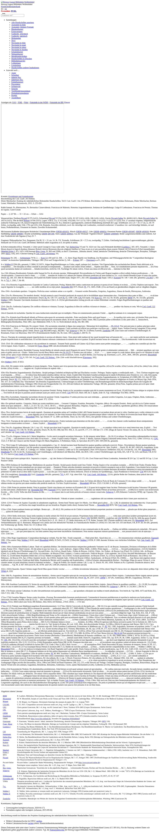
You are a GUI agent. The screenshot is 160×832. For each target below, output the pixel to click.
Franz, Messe (43, 346)
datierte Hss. (16, 77)
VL (8, 280)
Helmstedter (16, 38)
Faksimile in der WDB (39, 102)
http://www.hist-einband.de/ (41, 719)
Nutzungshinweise (57, 830)
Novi (13, 40)
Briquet (27, 220)
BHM (130, 298)
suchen (39, 821)
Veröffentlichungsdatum (20, 91)
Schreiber (15, 75)
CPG (156, 439)
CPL (80, 298)
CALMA (149, 278)
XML (20, 102)
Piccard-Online (117, 218)
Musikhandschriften (19, 56)
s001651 (65, 231)
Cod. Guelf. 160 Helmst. (97, 474)
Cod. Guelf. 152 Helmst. (74, 680)
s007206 (51, 234)
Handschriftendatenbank (10, 7)
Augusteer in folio (18, 25)
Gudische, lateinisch (19, 36)
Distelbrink (10, 357)
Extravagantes (16, 31)
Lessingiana (16, 65)
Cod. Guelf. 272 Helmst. (24, 454)
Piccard (24, 218)
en (6, 9)
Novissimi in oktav (18, 47)
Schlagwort (15, 86)
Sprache (14, 89)
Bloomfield (152, 355)
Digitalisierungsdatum (20, 93)
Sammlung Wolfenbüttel (70, 719)
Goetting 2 (126, 247)
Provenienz (15, 84)
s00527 (85, 231)
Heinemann (5, 258)
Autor (13, 73)
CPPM (102, 578)
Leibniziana (16, 63)
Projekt (14, 95)
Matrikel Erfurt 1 (8, 251)
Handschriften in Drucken (21, 59)
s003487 (131, 231)
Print (26, 102)
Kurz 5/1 (44, 258)
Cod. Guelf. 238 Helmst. (45, 254)
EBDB (59, 231)
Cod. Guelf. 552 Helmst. (45, 357)
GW (41, 331)
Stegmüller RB (95, 278)
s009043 (69, 234)
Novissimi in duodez (19, 50)
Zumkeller (106, 331)
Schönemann (25, 258)
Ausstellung (16, 98)
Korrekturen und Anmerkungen (20, 196)
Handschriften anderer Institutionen (25, 68)
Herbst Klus (74, 247)
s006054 (103, 231)
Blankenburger (17, 29)
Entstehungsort (17, 82)
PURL (14, 11)
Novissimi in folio (18, 43)
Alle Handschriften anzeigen (22, 22)
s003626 (145, 231)
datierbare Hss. (17, 80)
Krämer (76, 260)
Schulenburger (17, 52)
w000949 (114, 234)
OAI (14, 102)
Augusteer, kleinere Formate (22, 27)
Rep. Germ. (41, 251)
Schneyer (73, 331)
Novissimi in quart (18, 45)
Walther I (4, 300)
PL (8, 278)
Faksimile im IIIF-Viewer (60, 102)
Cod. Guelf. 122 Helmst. (25, 432)
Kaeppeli (117, 278)
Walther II (9, 264)
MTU (8, 254)
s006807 (20, 234)
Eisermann (90, 260)
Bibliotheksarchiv (18, 61)
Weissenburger (17, 54)
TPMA (3, 571)
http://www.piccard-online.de (89, 763)
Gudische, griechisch (19, 34)
